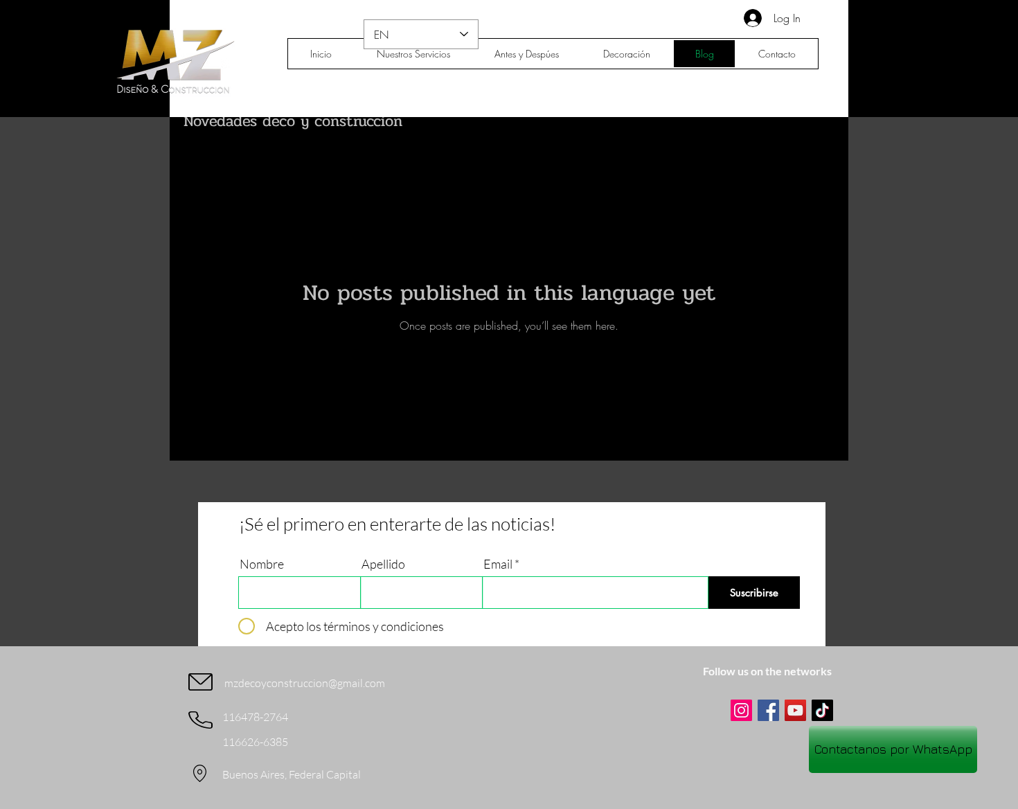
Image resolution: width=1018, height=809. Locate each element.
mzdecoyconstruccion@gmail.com (304, 683)
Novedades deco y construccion (293, 121)
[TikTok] (822, 710)
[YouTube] (795, 710)
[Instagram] (741, 710)
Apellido (383, 564)
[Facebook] (768, 710)
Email (497, 564)
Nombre (262, 564)
